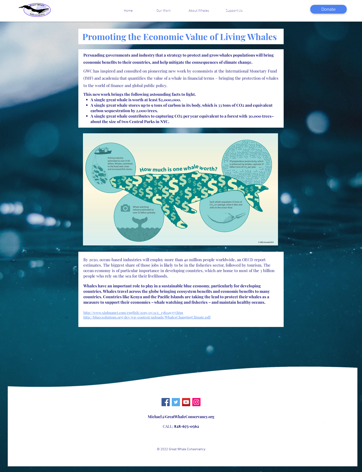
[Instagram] (196, 402)
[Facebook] (166, 402)
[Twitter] (176, 402)
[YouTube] (186, 402)
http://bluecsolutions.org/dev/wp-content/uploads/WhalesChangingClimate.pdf (147, 317)
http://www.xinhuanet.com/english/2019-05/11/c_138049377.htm (133, 312)
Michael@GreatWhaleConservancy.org (181, 416)
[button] (163, 10)
